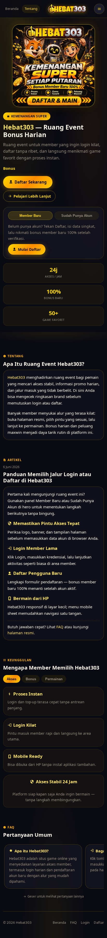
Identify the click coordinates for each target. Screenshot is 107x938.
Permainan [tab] (54, 679)
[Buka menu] (99, 9)
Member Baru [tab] (30, 216)
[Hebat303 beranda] (67, 9)
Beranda (11, 8)
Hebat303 (18, 127)
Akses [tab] (11, 679)
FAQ (59, 626)
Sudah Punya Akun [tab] (76, 216)
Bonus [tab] (31, 679)
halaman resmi (21, 632)
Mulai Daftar (29, 249)
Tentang (31, 8)
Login (85, 922)
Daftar (99, 922)
